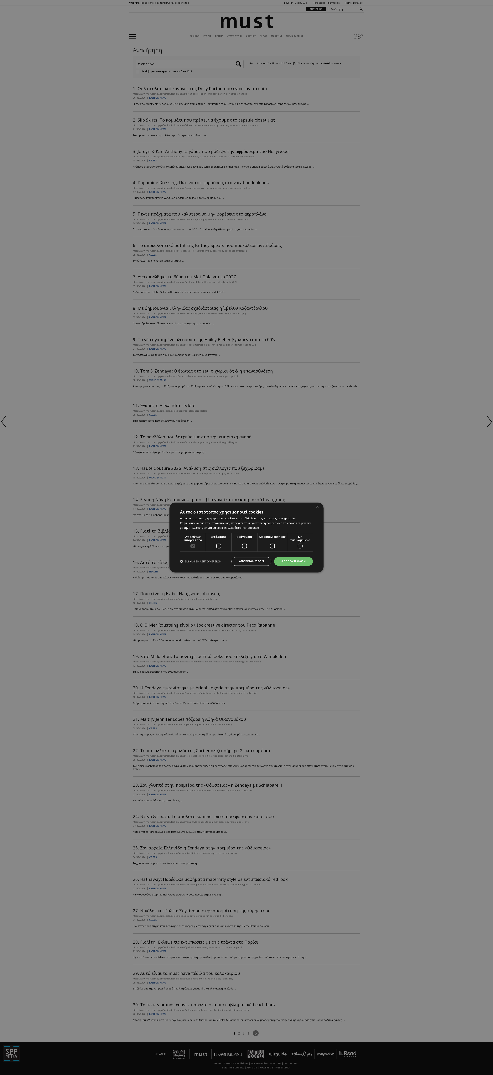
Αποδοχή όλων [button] (293, 561)
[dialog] (246, 537)
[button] (200, 561)
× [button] (317, 507)
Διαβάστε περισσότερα (243, 528)
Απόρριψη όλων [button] (251, 561)
